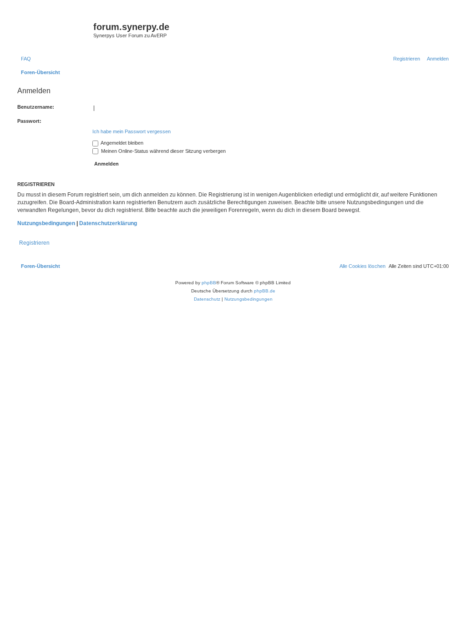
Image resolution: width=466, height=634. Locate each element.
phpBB (209, 282)
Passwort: (29, 121)
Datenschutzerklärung (108, 223)
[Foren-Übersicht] (54, 29)
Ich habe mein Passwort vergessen (131, 131)
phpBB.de (264, 290)
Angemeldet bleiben (121, 143)
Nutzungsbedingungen (46, 223)
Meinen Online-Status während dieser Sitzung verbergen (163, 151)
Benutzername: (35, 107)
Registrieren (34, 243)
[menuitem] (24, 58)
